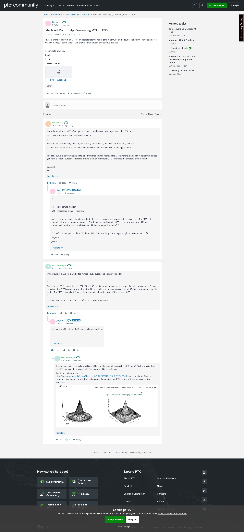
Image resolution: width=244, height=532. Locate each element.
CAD (67, 14)
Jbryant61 (56, 22)
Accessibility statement (140, 452)
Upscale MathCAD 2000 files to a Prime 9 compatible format (182, 59)
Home (46, 14)
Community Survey (241, 28)
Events (61, 5)
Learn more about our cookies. (172, 513)
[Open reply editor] (102, 105)
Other (49, 86)
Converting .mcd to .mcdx (181, 70)
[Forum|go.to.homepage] (21, 5)
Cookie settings (121, 452)
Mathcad (75, 14)
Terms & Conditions (102, 452)
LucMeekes (57, 122)
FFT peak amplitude (178, 48)
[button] (217, 5)
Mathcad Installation (177, 35)
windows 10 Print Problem (181, 40)
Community (56, 14)
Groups (70, 5)
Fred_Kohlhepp (59, 265)
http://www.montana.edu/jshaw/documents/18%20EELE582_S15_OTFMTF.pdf (91, 376)
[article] (102, 153)
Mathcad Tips (174, 74)
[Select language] (202, 5)
